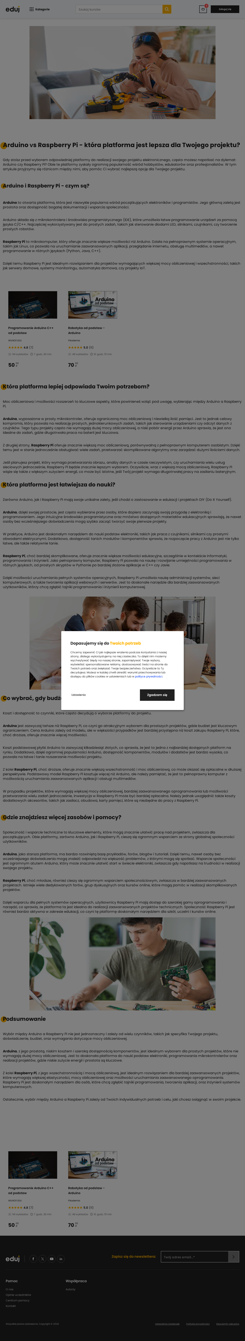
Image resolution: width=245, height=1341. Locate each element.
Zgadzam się (157, 695)
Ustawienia (78, 695)
